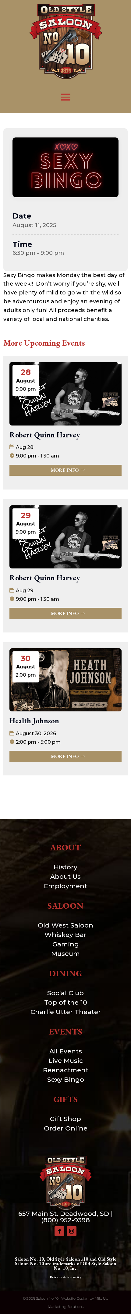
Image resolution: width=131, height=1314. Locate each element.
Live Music (65, 1060)
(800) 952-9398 (65, 1220)
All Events (65, 1051)
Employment (65, 886)
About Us (65, 876)
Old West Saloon (65, 925)
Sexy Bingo (65, 1079)
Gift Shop (65, 1119)
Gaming (65, 944)
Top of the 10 (65, 1002)
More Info (65, 470)
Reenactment (65, 1070)
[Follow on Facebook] (59, 1231)
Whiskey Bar (65, 934)
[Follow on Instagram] (71, 1231)
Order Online (65, 1128)
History (65, 867)
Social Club (65, 993)
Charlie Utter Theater (65, 1012)
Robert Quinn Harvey (44, 435)
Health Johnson (34, 720)
